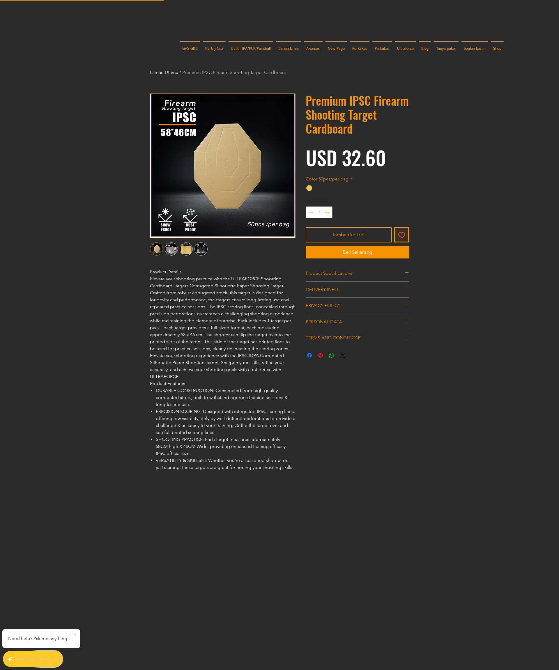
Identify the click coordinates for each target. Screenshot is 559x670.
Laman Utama (164, 72)
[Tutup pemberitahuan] (75, 634)
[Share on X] (342, 355)
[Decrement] (311, 212)
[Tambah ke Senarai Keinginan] (401, 234)
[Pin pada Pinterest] (320, 355)
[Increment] (327, 212)
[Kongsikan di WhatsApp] (331, 355)
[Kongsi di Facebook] (309, 355)
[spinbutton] (319, 212)
